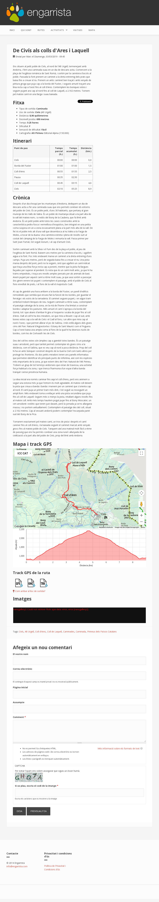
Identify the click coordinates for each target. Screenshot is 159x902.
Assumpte (18, 702)
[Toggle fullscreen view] (141, 453)
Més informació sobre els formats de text (119, 748)
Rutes (41, 30)
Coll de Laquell (54, 631)
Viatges (77, 30)
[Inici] (39, 11)
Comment (19, 717)
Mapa (92, 30)
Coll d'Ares (40, 631)
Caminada (81, 631)
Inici (12, 30)
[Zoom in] (141, 515)
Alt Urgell (29, 631)
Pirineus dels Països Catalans (102, 631)
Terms (143, 527)
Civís (21, 631)
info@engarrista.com (17, 866)
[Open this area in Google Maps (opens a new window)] (19, 526)
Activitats (56, 29)
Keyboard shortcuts (106, 527)
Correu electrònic (22, 668)
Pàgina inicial (20, 687)
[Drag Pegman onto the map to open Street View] (141, 504)
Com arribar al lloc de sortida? (30, 591)
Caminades (68, 631)
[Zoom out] (141, 522)
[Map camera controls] (141, 493)
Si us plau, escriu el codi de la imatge (36, 785)
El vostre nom (20, 654)
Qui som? (26, 30)
